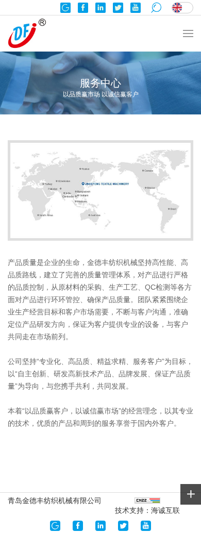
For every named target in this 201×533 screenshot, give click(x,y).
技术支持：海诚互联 (147, 510)
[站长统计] (147, 500)
